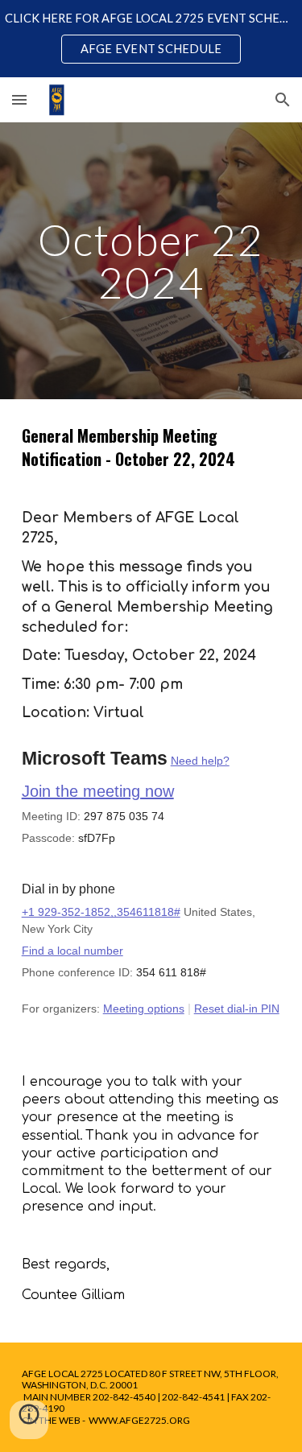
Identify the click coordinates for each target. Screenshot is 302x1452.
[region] (151, 38)
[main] (151, 261)
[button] (19, 99)
